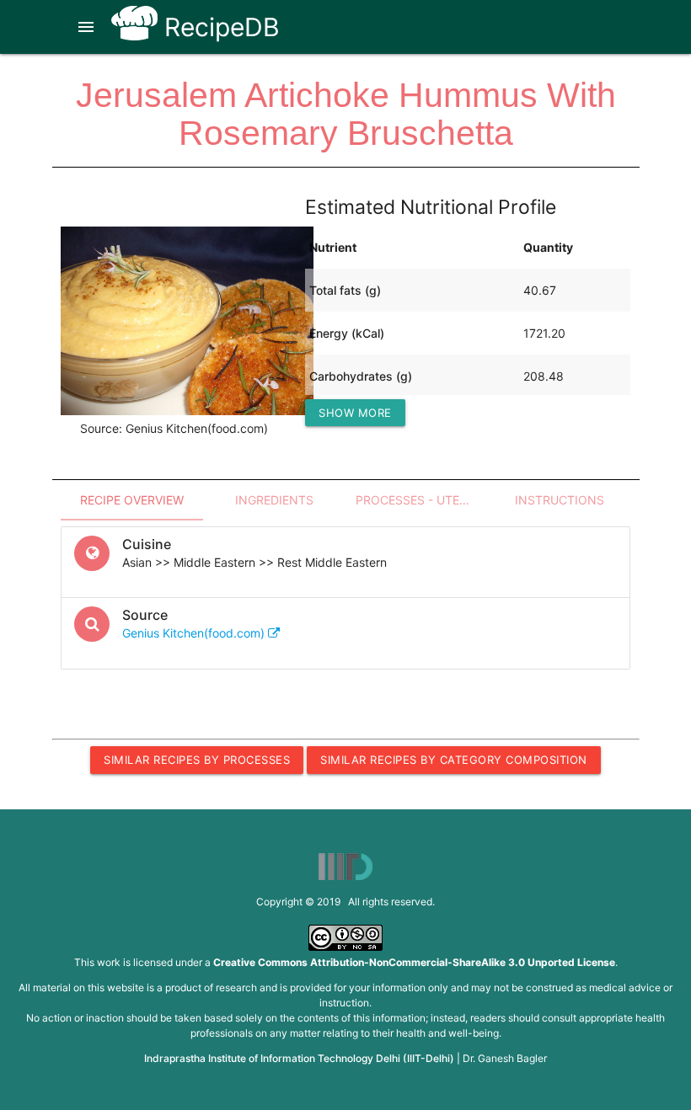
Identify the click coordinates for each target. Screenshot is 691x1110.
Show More (355, 412)
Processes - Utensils (422, 500)
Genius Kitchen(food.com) (195, 633)
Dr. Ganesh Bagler (505, 1058)
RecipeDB (219, 27)
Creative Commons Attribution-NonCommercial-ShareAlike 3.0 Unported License (414, 962)
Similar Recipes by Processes (197, 759)
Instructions (559, 500)
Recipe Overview (132, 500)
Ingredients (274, 500)
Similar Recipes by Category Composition (453, 759)
